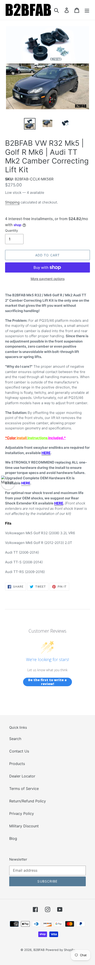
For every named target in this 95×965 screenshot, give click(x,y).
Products (17, 763)
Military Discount (24, 826)
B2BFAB (39, 950)
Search (15, 738)
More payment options (48, 279)
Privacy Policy (21, 813)
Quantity (11, 230)
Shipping (12, 202)
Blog (13, 838)
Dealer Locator (22, 776)
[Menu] (87, 10)
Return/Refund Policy (27, 801)
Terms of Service (24, 788)
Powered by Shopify (60, 950)
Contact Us (19, 751)
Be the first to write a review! (47, 682)
